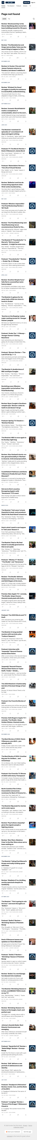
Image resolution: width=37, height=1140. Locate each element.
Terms (30, 1125)
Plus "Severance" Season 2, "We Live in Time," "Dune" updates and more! (13, 909)
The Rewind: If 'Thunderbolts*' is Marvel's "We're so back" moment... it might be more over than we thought (13, 242)
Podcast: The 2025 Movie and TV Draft (13, 616)
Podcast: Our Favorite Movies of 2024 (13, 702)
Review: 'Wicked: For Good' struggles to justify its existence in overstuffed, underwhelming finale (13, 89)
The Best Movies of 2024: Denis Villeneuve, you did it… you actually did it (13, 741)
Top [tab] (9, 19)
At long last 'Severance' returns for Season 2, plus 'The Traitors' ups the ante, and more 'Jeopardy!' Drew (14, 639)
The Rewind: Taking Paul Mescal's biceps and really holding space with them (14, 863)
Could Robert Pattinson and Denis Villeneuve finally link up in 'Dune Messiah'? (14, 474)
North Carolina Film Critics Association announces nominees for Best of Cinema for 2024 (13, 791)
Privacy (25, 1125)
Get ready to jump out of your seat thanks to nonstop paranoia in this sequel (12, 979)
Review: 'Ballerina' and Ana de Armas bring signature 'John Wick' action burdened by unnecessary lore (12, 185)
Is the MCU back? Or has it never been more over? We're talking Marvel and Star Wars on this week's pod (13, 264)
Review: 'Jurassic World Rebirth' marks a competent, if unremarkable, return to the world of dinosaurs (14, 111)
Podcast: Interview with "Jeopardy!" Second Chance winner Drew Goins (11, 651)
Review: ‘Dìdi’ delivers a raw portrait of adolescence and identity (11, 1066)
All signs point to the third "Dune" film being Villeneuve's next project (13, 945)
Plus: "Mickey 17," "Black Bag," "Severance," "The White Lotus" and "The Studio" (13, 550)
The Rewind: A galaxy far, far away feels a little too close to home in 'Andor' (12, 299)
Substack (9, 1136)
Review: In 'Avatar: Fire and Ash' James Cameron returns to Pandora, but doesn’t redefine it (13, 68)
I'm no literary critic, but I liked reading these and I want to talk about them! (13, 764)
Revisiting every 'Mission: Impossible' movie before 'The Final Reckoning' (12, 388)
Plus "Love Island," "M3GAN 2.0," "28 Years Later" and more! (13, 154)
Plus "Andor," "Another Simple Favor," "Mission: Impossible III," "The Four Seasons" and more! (12, 247)
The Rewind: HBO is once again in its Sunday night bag (13, 439)
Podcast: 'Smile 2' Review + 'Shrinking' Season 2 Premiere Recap (12, 923)
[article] (18, 30)
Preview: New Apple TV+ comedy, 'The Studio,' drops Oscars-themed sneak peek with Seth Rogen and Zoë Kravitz (14, 596)
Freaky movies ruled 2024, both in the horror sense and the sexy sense (13, 746)
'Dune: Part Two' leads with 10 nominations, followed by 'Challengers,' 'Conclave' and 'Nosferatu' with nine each (14, 796)
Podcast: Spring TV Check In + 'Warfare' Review (12, 422)
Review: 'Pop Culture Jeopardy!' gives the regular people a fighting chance (13, 825)
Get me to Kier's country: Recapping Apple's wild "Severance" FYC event (10, 491)
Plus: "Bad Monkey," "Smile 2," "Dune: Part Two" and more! (13, 996)
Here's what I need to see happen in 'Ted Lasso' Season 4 (13, 528)
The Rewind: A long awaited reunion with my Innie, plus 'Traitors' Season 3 (11, 634)
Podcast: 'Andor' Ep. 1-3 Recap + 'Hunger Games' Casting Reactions (13, 335)
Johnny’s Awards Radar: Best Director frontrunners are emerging (12, 1027)
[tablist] (6, 19)
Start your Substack (14, 1132)
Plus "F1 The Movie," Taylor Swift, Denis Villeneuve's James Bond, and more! (13, 137)
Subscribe (26, 2)
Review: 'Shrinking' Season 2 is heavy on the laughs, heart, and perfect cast (13, 1010)
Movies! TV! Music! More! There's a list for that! (13, 691)
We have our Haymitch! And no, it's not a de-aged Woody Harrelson (14, 323)
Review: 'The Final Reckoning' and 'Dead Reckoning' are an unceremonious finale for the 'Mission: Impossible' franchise (14, 225)
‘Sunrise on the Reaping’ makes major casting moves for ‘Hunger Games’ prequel (13, 318)
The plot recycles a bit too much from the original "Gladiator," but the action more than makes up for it (14, 888)
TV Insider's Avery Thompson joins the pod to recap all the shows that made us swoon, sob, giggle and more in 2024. (13, 779)
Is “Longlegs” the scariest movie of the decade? (13, 1109)
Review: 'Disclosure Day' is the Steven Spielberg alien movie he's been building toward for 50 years (14, 26)
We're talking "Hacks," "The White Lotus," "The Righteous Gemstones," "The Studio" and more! (14, 426)
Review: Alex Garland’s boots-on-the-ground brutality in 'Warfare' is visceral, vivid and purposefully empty (14, 457)
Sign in (33, 2)
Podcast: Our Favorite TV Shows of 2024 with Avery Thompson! (13, 775)
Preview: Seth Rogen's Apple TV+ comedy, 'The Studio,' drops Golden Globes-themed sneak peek (13, 720)
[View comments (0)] (11, 37)
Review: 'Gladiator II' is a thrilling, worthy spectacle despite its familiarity (13, 882)
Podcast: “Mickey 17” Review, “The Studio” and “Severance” (12, 561)
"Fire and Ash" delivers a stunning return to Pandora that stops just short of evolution (14, 73)
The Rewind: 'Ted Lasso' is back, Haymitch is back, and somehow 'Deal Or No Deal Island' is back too (14, 512)
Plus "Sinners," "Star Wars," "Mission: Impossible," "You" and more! (12, 374)
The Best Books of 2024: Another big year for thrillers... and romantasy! (13, 758)
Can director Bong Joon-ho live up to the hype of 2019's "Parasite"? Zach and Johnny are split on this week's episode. (13, 565)
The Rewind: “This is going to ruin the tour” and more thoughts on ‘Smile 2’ (14, 904)
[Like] (2, 58)
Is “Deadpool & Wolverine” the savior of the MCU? (13, 1092)
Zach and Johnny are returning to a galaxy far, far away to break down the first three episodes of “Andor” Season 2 (13, 341)
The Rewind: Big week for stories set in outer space (13, 807)
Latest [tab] (4, 19)
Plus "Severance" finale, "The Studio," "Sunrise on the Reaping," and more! (12, 517)
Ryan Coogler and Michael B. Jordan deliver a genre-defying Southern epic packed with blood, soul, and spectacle (13, 411)
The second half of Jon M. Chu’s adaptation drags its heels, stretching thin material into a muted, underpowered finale (12, 95)
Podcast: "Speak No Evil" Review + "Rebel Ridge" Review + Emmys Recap (14, 1048)
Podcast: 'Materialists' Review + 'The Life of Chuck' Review (13, 167)
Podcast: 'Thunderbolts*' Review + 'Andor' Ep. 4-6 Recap (13, 260)
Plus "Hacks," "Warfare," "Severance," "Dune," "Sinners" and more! (12, 443)
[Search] (34, 19)
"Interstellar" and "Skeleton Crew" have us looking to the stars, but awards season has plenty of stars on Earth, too (13, 811)
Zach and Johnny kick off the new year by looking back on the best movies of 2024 (14, 706)
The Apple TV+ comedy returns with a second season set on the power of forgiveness (13, 1015)
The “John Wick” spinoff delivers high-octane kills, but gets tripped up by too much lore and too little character (13, 190)
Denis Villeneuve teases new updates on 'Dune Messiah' (12, 941)
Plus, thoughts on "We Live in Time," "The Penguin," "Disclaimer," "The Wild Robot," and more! (13, 928)
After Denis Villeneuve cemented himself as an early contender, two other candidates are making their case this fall (14, 1032)
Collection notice (19, 1127)
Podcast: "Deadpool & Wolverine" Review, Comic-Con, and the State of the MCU (14, 1087)
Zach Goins (9, 34)
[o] (32, 561)
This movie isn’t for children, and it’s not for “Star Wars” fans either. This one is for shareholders (14, 52)
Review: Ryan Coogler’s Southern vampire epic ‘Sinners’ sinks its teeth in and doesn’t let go (13, 406)
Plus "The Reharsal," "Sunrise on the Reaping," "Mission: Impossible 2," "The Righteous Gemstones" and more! (13, 304)
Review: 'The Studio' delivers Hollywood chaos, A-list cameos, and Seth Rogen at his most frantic (13, 579)
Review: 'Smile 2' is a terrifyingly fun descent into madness (13, 975)
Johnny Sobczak (14, 233)
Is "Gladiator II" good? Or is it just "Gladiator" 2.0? (11, 869)
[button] (3, 6)
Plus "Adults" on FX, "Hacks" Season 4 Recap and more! (13, 171)
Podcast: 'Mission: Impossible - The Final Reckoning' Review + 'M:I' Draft (13, 206)
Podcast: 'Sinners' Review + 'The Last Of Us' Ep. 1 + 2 (13, 353)
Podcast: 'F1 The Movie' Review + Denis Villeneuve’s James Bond (13, 150)
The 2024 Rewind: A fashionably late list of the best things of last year (13, 686)
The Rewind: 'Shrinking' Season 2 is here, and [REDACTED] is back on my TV (13, 991)
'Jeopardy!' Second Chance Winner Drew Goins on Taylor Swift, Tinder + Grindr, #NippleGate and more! (12, 669)
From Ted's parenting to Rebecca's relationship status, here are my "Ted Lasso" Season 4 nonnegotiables (12, 533)
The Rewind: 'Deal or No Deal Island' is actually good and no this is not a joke (12, 545)
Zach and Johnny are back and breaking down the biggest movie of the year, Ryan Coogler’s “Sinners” (13, 358)
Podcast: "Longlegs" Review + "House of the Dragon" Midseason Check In (14, 1104)
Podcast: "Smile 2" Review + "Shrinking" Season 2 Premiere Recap (12, 957)
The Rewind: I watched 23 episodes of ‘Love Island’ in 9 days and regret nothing (12, 132)
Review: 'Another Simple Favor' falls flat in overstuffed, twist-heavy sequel (13, 282)
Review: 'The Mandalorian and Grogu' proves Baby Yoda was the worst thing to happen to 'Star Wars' (13, 47)
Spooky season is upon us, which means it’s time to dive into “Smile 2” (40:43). (13, 962)
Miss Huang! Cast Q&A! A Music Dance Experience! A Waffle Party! (13, 496)
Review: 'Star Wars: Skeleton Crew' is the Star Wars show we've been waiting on (14, 842)
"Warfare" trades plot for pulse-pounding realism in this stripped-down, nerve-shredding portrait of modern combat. (14, 462)
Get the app (27, 1132)
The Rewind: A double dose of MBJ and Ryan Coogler (12, 370)
